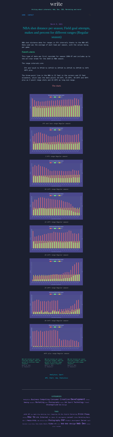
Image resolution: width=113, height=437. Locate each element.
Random (62, 402)
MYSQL (34, 420)
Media (29, 420)
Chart (51, 378)
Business (35, 399)
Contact (31, 15)
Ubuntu (45, 424)
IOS (50, 417)
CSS (59, 414)
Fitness (88, 399)
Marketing (39, 402)
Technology (79, 402)
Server (84, 420)
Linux (76, 417)
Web (62, 423)
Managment (32, 402)
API (46, 378)
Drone (80, 414)
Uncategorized (52, 405)
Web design (70, 424)
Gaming (26, 402)
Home (23, 15)
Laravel (70, 417)
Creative (65, 399)
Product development (73, 420)
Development (78, 399)
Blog (38, 414)
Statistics (63, 378)
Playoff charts (28, 52)
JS (56, 417)
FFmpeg (86, 414)
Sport (61, 374)
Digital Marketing (70, 414)
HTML (37, 417)
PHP (63, 420)
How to (31, 417)
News (46, 402)
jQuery (53, 417)
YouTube (58, 426)
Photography (54, 402)
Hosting (25, 417)
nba (56, 378)
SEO (65, 402)
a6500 (25, 414)
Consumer (55, 399)
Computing (45, 399)
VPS (55, 424)
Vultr (58, 423)
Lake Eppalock (62, 417)
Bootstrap (43, 414)
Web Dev (81, 423)
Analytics (53, 374)
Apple (35, 414)
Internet (44, 417)
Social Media (31, 423)
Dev (62, 414)
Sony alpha (39, 423)
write (56, 3)
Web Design (63, 405)
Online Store (44, 420)
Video (50, 424)
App (32, 414)
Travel (87, 402)
